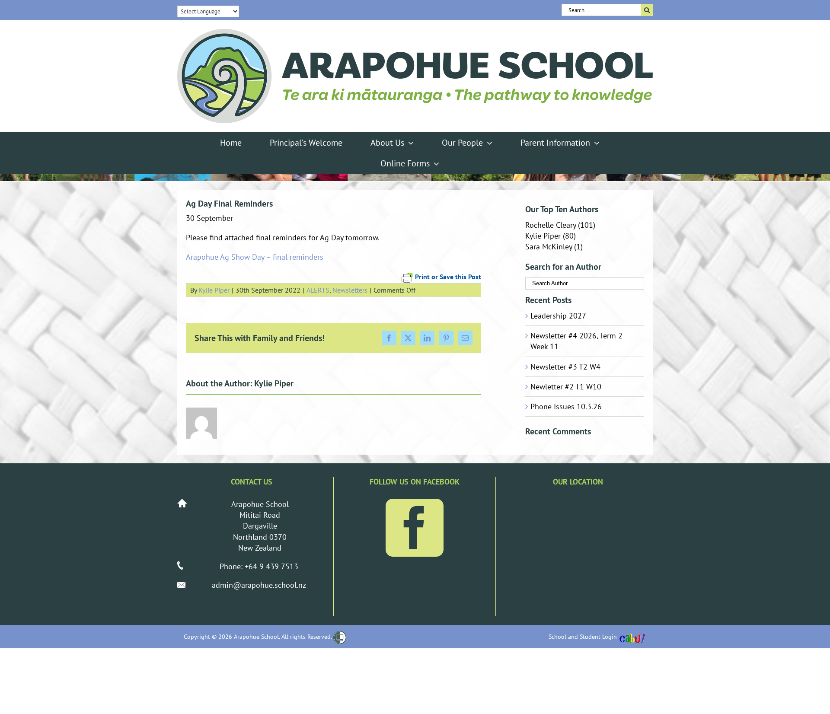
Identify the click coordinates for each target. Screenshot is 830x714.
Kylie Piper (214, 290)
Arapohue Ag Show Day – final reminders (254, 257)
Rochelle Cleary (550, 225)
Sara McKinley (548, 247)
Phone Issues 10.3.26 (566, 406)
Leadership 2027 (558, 316)
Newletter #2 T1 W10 (565, 387)
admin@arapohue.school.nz (259, 585)
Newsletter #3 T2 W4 (565, 367)
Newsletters (349, 290)
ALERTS (317, 290)
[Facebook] (415, 528)
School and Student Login (583, 637)
